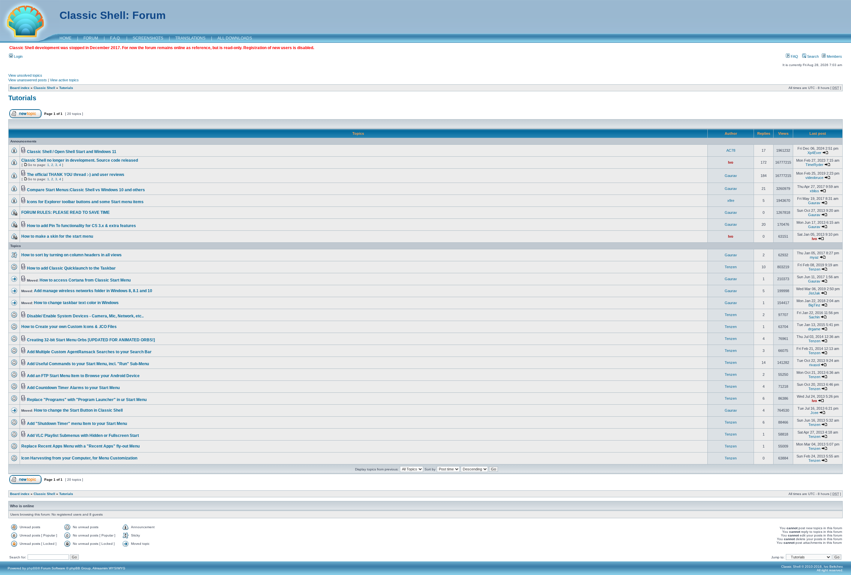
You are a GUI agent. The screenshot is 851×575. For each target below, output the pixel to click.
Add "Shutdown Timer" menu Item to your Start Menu (77, 423)
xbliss (814, 191)
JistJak (814, 293)
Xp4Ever (814, 153)
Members (834, 56)
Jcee (814, 413)
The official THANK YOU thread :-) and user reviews (75, 174)
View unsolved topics (25, 75)
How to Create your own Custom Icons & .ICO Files (69, 326)
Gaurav (731, 176)
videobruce (814, 178)
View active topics (64, 80)
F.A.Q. (115, 38)
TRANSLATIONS (190, 38)
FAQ (794, 56)
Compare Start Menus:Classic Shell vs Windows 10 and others (86, 190)
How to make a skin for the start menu (57, 236)
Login (18, 56)
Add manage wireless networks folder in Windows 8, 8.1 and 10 (93, 290)
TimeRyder (814, 165)
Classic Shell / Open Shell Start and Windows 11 (71, 151)
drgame (814, 329)
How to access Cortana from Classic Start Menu (85, 280)
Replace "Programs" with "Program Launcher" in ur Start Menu (87, 399)
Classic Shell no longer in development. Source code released (79, 160)
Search (812, 56)
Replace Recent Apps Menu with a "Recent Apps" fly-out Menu (80, 446)
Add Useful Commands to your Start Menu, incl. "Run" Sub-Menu (88, 364)
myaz (814, 257)
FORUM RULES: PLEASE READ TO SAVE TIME (65, 212)
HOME (65, 38)
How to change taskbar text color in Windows (76, 302)
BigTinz (814, 305)
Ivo (730, 162)
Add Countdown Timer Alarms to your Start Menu (73, 387)
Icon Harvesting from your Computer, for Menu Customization (79, 458)
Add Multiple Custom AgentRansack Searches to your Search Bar (89, 352)
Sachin (814, 317)
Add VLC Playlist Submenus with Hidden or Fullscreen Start (83, 435)
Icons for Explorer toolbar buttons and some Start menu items (85, 202)
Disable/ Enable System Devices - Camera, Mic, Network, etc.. (85, 316)
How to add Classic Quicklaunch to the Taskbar (71, 268)
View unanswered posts (27, 80)
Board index (20, 88)
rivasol (814, 365)
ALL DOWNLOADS (234, 38)
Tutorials (66, 88)
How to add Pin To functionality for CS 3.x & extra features (81, 225)
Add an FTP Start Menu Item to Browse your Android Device (83, 375)
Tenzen (731, 267)
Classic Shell (44, 88)
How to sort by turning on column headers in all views (71, 255)
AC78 (730, 150)
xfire (730, 201)
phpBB (32, 568)
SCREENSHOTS (148, 38)
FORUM (90, 38)
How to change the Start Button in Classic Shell (78, 410)
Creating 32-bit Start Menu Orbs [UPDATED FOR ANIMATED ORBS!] (91, 340)
